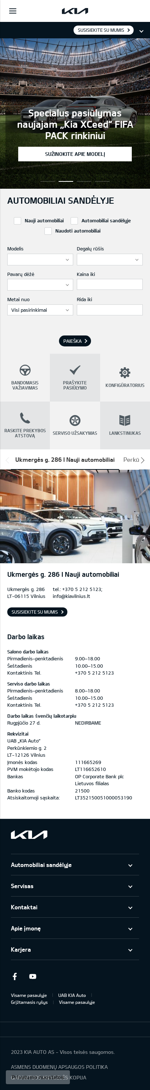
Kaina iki (86, 274)
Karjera (21, 949)
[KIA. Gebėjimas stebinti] (29, 834)
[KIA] (75, 11)
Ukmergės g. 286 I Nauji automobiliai (65, 459)
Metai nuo (18, 299)
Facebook (14, 976)
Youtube (32, 976)
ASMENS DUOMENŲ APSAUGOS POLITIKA (59, 1067)
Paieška (72, 341)
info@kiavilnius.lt (71, 596)
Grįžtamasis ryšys (29, 1002)
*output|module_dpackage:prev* (8, 460)
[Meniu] (12, 11)
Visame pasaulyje (29, 995)
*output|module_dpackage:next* (141, 460)
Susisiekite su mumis (101, 29)
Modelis (15, 249)
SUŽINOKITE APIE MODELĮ (75, 154)
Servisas (22, 885)
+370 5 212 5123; (82, 589)
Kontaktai (24, 906)
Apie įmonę (26, 928)
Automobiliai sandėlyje (41, 864)
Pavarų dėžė (20, 274)
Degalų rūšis (90, 249)
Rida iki (84, 299)
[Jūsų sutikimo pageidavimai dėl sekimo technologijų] (38, 1077)
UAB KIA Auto (72, 995)
